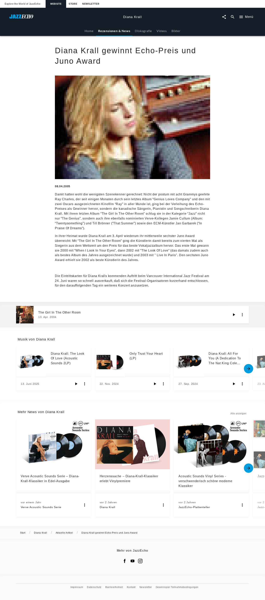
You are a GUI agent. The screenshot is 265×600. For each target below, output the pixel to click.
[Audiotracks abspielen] (234, 315)
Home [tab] (89, 31)
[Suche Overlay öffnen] (232, 17)
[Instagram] (140, 561)
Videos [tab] (162, 31)
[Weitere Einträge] (248, 368)
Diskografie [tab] (143, 31)
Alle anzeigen (238, 413)
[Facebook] (125, 561)
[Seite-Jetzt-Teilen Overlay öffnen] (224, 17)
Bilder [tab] (175, 31)
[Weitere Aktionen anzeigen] (242, 315)
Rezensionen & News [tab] (114, 31)
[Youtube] (132, 561)
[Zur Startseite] (64, 18)
